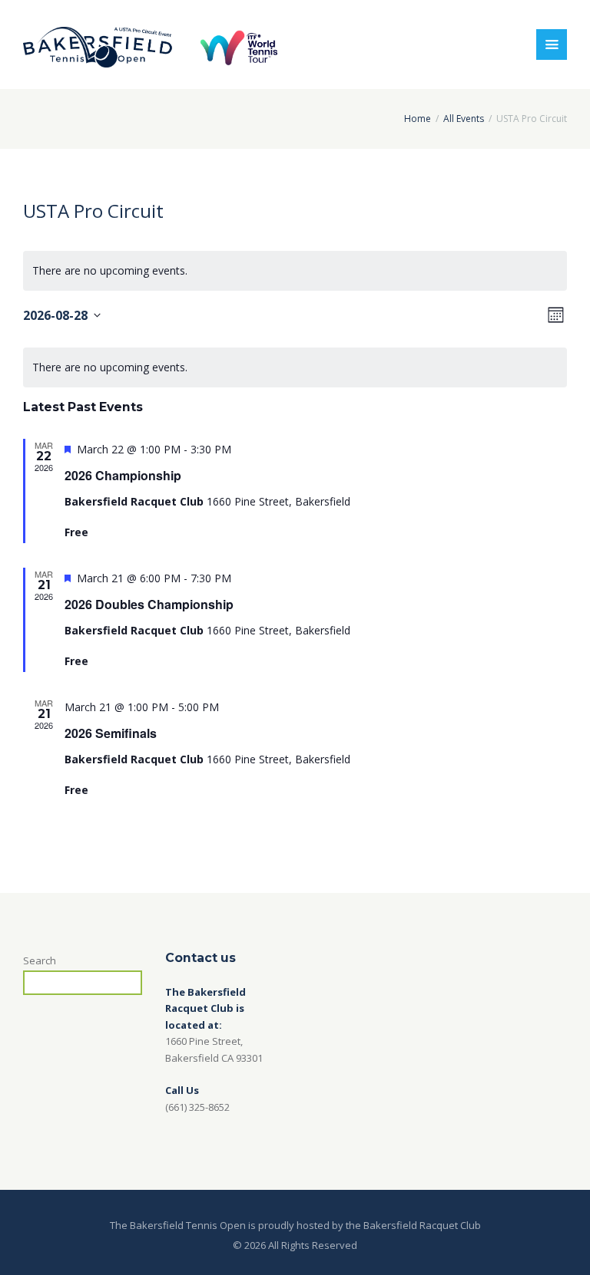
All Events (463, 118)
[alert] (295, 367)
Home (417, 118)
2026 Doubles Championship (149, 604)
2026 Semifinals (111, 733)
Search (39, 960)
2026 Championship (123, 475)
